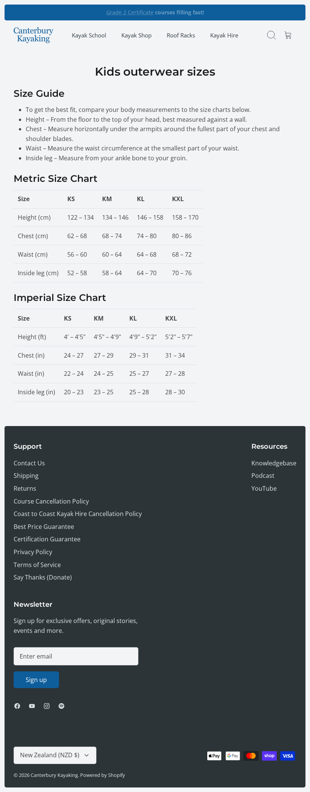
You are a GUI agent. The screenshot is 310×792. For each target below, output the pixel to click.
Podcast (262, 475)
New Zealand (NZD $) (49, 755)
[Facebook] (17, 706)
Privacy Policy (33, 552)
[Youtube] (32, 706)
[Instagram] (46, 706)
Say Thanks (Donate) (43, 577)
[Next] (220, 12)
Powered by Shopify (102, 775)
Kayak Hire (224, 35)
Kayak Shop (136, 35)
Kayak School (89, 35)
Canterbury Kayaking (54, 775)
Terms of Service (37, 565)
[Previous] (90, 12)
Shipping (26, 475)
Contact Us (29, 463)
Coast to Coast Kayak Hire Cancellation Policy (78, 514)
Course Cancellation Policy (51, 501)
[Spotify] (61, 706)
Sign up (36, 680)
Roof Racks (181, 35)
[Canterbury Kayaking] (33, 35)
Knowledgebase (273, 463)
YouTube (264, 488)
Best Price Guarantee (44, 526)
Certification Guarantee (47, 539)
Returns (25, 488)
